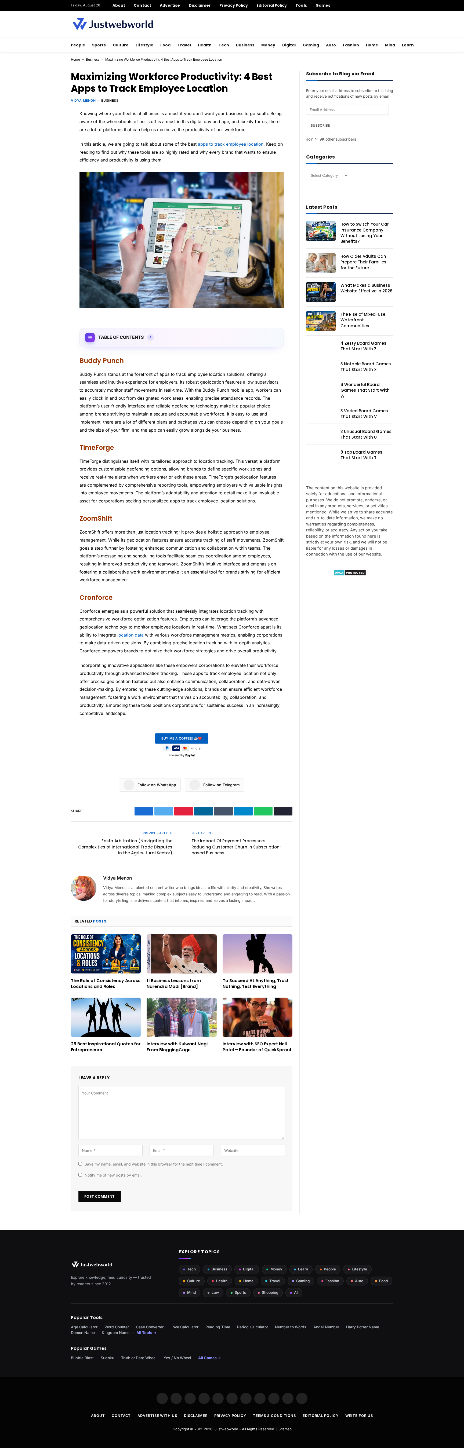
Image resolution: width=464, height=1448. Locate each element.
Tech (224, 45)
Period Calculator (252, 1327)
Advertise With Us (157, 1415)
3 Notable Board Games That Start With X (365, 366)
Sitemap (285, 1429)
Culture (121, 45)
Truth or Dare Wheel (139, 1357)
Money (268, 45)
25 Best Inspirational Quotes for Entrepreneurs (106, 1047)
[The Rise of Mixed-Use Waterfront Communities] (321, 321)
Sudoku (107, 1357)
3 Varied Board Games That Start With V (364, 413)
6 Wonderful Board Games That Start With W (365, 390)
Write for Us (359, 1415)
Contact (142, 5)
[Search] (391, 5)
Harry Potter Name (362, 1327)
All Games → (209, 1357)
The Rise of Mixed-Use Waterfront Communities (362, 320)
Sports (99, 45)
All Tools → (146, 1332)
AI (296, 1292)
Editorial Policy (271, 5)
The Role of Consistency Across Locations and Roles (105, 984)
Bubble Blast (82, 1357)
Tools (301, 5)
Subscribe (320, 125)
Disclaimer (200, 5)
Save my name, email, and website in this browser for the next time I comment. (154, 1164)
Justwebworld (226, 1429)
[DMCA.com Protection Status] (350, 574)
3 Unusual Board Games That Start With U (366, 434)
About (119, 5)
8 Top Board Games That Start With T (361, 455)
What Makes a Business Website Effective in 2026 (366, 288)
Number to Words (290, 1327)
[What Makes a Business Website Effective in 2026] (321, 292)
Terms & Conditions (274, 1415)
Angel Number (326, 1327)
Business (245, 45)
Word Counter (116, 1327)
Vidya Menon (83, 100)
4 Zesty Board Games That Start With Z (363, 346)
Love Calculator (184, 1327)
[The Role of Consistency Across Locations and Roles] (106, 953)
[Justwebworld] (112, 24)
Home (372, 45)
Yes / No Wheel (177, 1357)
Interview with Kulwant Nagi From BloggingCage (177, 1047)
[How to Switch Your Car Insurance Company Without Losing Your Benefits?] (321, 231)
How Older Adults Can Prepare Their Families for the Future (363, 262)
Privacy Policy (233, 5)
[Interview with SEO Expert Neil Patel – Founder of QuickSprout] (257, 1017)
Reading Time (217, 1327)
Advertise (170, 5)
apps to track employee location (230, 144)
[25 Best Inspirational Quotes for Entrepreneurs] (106, 1017)
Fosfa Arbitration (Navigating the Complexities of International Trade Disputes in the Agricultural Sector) (125, 847)
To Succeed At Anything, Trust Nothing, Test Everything (256, 984)
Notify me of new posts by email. (113, 1175)
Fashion (351, 45)
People (78, 45)
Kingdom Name (115, 1332)
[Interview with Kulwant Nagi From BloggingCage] (181, 1017)
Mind (390, 45)
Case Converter (150, 1327)
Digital (289, 45)
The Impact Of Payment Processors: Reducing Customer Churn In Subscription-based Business (236, 847)
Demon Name (83, 1332)
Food (165, 45)
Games (323, 5)
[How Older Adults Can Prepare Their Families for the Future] (321, 263)
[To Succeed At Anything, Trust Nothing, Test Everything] (257, 953)
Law (215, 1292)
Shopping (270, 1292)
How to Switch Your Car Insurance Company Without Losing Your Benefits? (364, 232)
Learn (408, 45)
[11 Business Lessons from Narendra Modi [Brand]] (181, 953)
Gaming (311, 45)
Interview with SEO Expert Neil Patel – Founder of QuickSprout (257, 1047)
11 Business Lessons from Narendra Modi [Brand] (174, 984)
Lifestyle (144, 45)
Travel (184, 45)
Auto (331, 45)
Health (205, 45)
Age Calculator (84, 1327)
